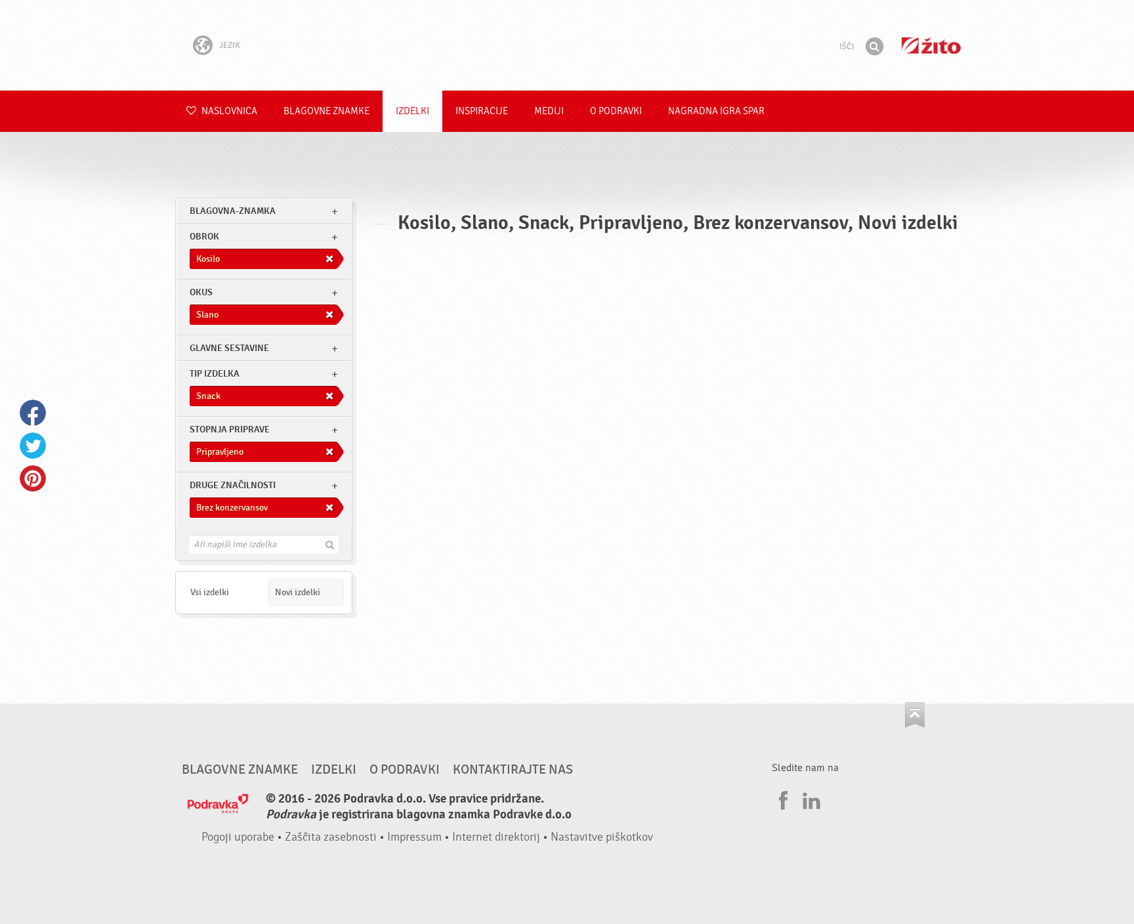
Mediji (549, 111)
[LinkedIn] (810, 798)
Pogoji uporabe (237, 837)
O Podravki (616, 111)
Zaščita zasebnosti (331, 837)
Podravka (567, 45)
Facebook (33, 413)
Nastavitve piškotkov (602, 837)
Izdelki (412, 111)
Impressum (414, 837)
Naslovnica (228, 111)
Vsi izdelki (209, 592)
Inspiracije (481, 111)
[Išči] (874, 46)
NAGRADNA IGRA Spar (716, 111)
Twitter (33, 445)
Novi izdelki (297, 592)
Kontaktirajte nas (513, 770)
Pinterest (33, 478)
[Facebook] (781, 798)
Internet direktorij (496, 837)
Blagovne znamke (326, 111)
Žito (931, 45)
